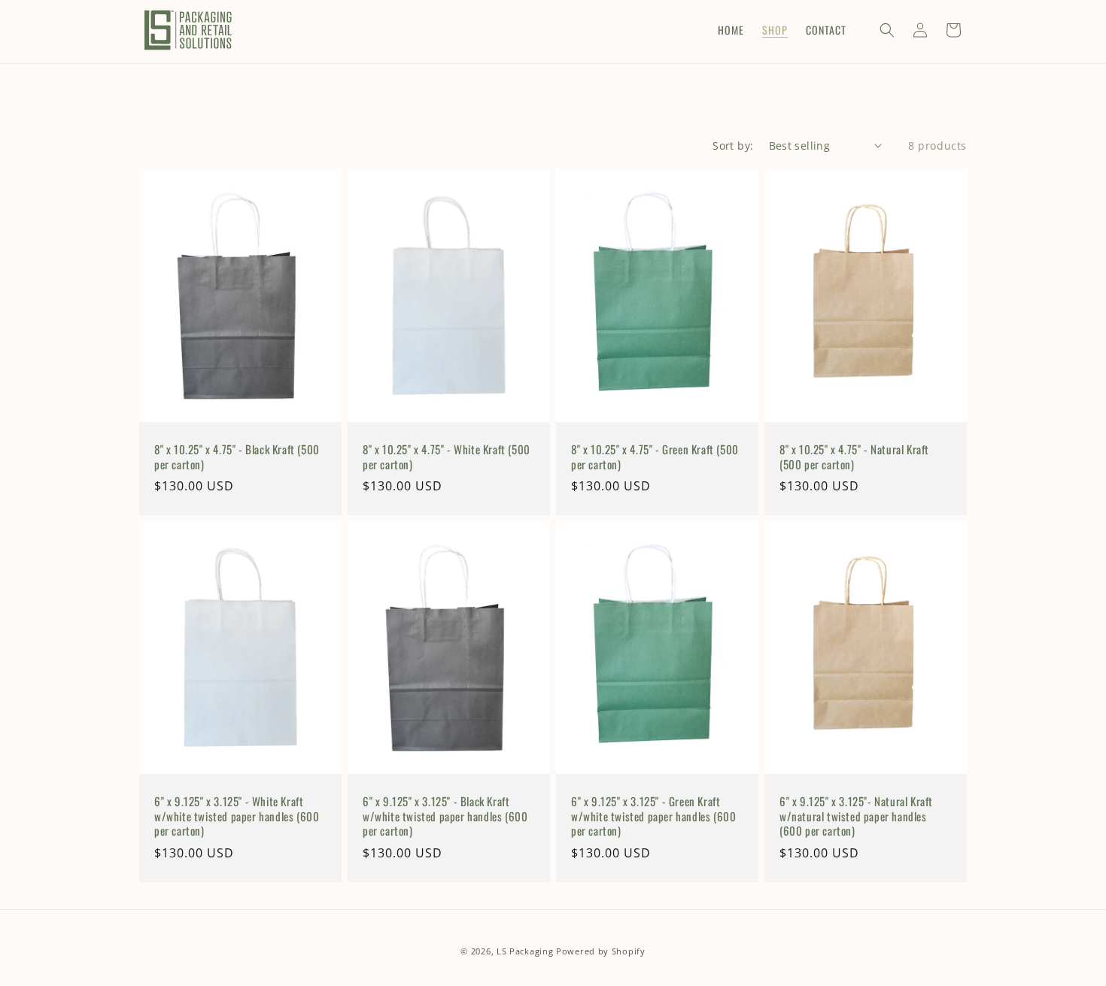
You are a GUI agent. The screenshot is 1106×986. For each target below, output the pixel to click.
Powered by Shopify (601, 951)
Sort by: (733, 145)
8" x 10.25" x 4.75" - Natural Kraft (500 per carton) (854, 457)
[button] (887, 30)
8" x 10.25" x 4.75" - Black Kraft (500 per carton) (237, 457)
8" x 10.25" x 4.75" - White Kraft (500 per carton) (446, 457)
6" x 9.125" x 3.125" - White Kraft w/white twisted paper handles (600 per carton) (236, 816)
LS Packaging (525, 951)
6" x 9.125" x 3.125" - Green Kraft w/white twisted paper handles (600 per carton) (653, 816)
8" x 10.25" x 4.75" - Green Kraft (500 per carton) (655, 457)
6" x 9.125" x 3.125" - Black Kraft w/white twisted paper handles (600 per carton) (445, 816)
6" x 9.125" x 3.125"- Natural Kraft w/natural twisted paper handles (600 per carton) (856, 816)
